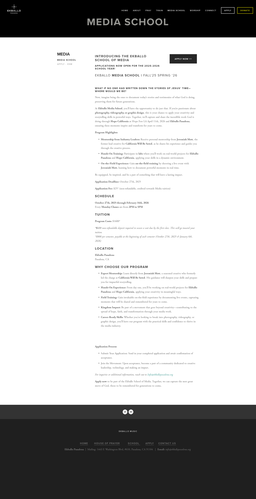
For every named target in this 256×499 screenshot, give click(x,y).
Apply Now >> (183, 58)
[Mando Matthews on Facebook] (125, 412)
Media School (66, 60)
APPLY (227, 10)
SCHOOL (134, 443)
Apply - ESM (64, 64)
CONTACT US (167, 443)
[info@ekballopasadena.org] (131, 412)
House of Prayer (107, 443)
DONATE (245, 10)
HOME (124, 10)
